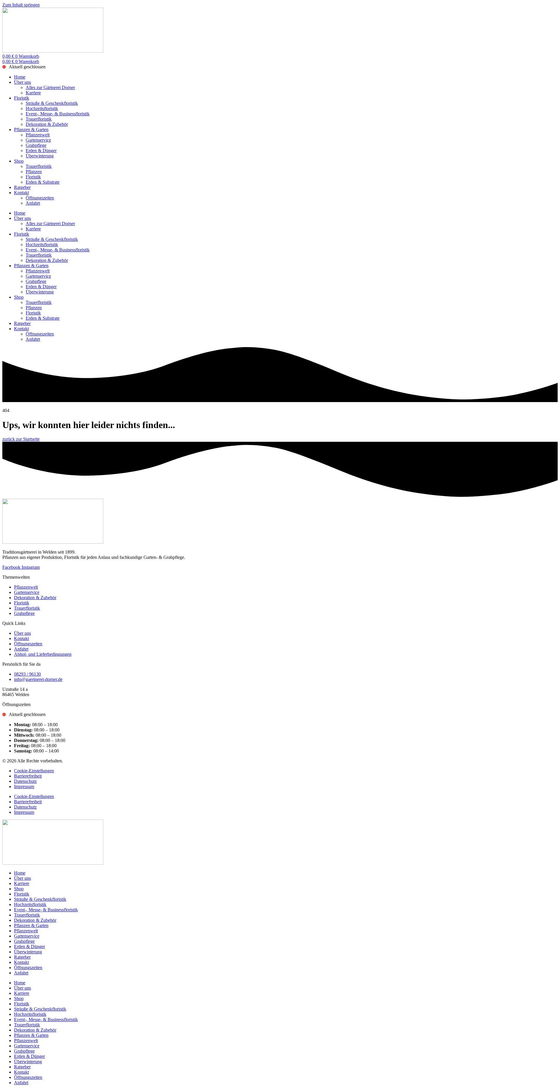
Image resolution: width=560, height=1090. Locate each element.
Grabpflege (36, 145)
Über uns (22, 82)
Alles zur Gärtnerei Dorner (50, 87)
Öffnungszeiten (40, 197)
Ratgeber (22, 187)
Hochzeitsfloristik (42, 108)
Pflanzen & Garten (31, 129)
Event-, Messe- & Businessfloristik (58, 113)
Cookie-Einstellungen (34, 770)
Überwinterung (40, 155)
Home (19, 76)
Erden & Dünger (41, 150)
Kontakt (21, 192)
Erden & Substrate (43, 182)
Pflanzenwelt (38, 134)
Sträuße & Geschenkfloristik (52, 103)
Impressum (24, 786)
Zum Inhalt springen (21, 4)
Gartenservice (38, 140)
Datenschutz (25, 781)
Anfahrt (33, 203)
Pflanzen (34, 171)
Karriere (33, 92)
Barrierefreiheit (28, 775)
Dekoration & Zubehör (47, 124)
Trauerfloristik (39, 119)
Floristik (21, 97)
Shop (19, 161)
